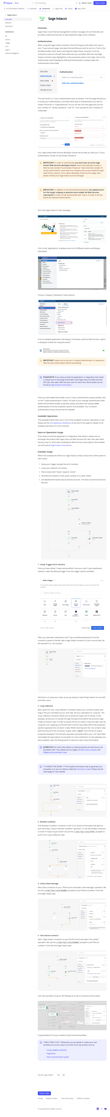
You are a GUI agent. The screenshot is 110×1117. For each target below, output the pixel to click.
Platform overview (83, 1098)
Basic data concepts (88, 750)
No (64, 1075)
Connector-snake (84, 769)
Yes (58, 1075)
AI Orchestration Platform (15, 9)
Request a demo (51, 1098)
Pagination (51, 1053)
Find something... (56, 3)
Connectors (46, 9)
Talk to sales (100, 3)
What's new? (87, 3)
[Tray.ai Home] (7, 3)
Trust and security (67, 1098)
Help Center (82, 9)
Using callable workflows (57, 1050)
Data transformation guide (58, 1057)
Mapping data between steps (55, 752)
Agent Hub (59, 9)
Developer (33, 9)
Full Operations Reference (60, 423)
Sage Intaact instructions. (61, 385)
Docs (17, 3)
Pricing (40, 1098)
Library (70, 9)
